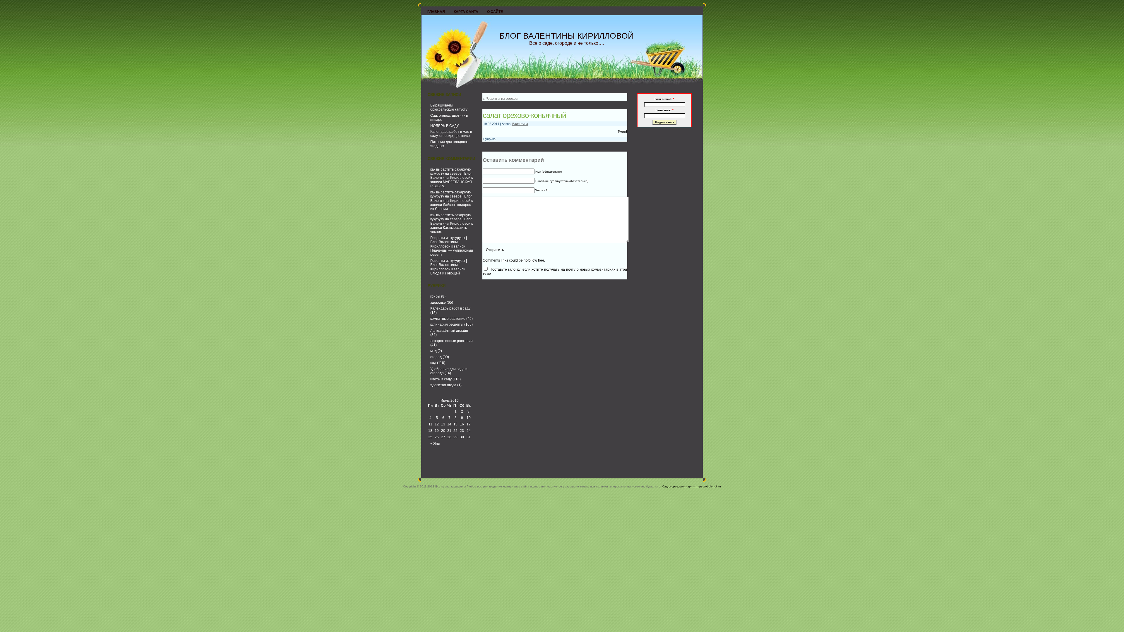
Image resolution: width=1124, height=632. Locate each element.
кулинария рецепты (446, 324)
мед (433, 351)
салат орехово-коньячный (524, 115)
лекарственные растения (451, 341)
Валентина (520, 124)
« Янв (435, 444)
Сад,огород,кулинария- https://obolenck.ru (691, 486)
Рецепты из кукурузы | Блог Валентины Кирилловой (448, 242)
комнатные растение (447, 319)
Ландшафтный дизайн (449, 331)
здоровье (438, 302)
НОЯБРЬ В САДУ (444, 126)
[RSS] (427, 473)
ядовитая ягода (443, 385)
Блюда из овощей (445, 273)
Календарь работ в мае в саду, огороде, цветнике (451, 134)
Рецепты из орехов (502, 99)
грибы (435, 296)
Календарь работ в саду (450, 308)
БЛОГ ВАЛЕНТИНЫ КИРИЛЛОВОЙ (566, 35)
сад (433, 363)
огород (436, 357)
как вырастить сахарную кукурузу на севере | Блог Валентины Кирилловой (451, 173)
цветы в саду (441, 379)
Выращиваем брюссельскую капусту (448, 107)
